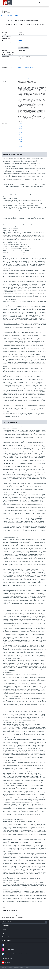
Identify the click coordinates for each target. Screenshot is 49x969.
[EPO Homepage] (7, 2)
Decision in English (24, 47)
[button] (24, 154)
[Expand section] (46, 922)
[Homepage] (2, 20)
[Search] (39, 3)
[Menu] (43, 3)
